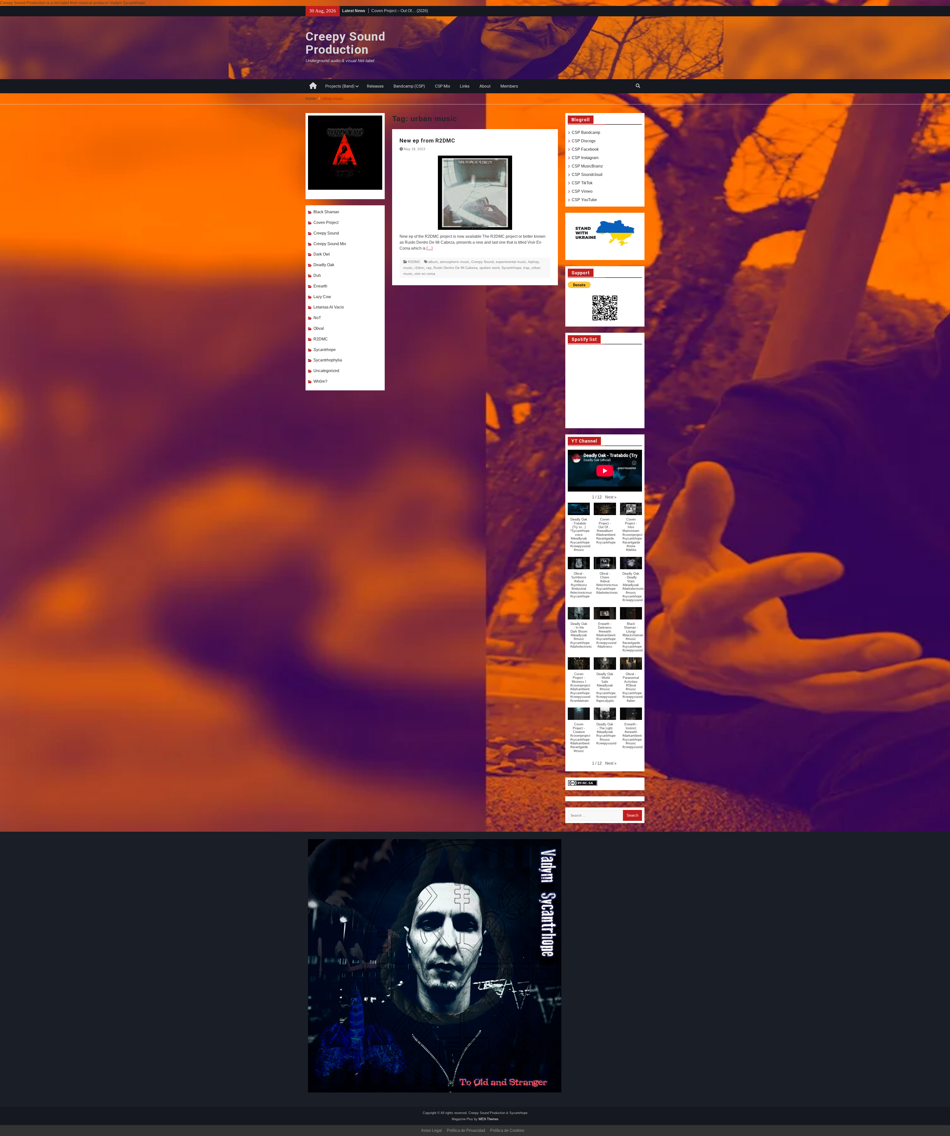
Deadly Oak (323, 265)
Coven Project (325, 222)
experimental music (511, 262)
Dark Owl (321, 254)
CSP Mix (442, 86)
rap (428, 268)
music (407, 268)
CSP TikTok (582, 183)
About (485, 86)
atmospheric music (454, 262)
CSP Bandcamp (586, 132)
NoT (317, 318)
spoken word (489, 268)
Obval (318, 328)
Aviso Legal (431, 1130)
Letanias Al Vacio (328, 307)
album (433, 262)
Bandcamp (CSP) (409, 86)
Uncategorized (326, 371)
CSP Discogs (583, 141)
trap (526, 268)
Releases (375, 86)
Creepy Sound (482, 262)
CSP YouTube (584, 200)
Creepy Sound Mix (329, 244)
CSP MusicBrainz (587, 166)
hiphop (533, 262)
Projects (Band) (340, 86)
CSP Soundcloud (587, 174)
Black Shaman (326, 212)
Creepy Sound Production (345, 43)
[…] (429, 248)
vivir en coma (424, 274)
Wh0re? (320, 381)
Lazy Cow (322, 297)
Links (465, 86)
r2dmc (419, 268)
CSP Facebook (585, 149)
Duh (317, 275)
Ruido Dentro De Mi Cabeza (455, 268)
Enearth (320, 286)
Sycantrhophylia (327, 360)
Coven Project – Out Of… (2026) (399, 11)
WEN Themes (488, 1119)
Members (509, 86)
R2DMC (414, 262)
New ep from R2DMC (427, 141)
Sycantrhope (511, 268)
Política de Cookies (507, 1130)
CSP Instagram (585, 158)
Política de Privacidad (466, 1130)
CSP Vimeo (582, 191)
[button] (611, 497)
